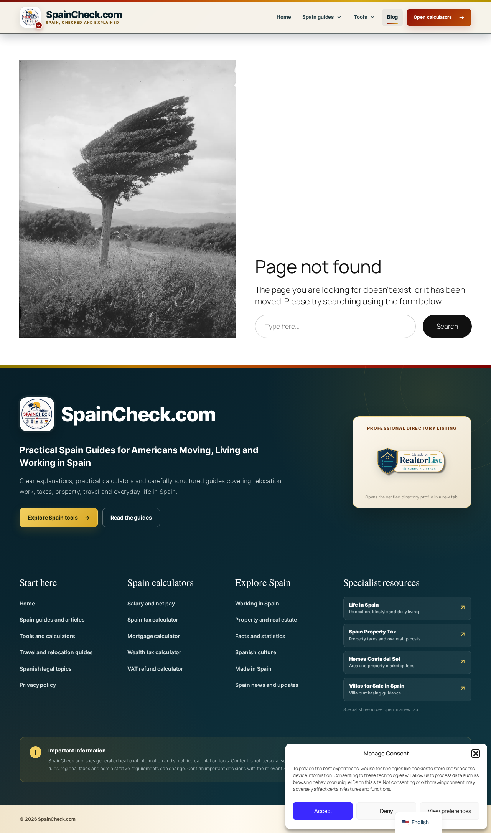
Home (284, 17)
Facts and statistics (260, 636)
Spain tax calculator (152, 619)
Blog (392, 17)
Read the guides (131, 517)
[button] (475, 753)
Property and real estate (266, 619)
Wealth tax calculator (154, 652)
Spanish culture (255, 652)
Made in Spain (253, 668)
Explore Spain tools (59, 517)
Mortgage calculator (153, 636)
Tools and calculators (47, 636)
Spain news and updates (266, 684)
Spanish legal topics (46, 668)
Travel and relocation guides (56, 652)
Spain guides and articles (52, 619)
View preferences (449, 811)
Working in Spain (257, 603)
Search (447, 326)
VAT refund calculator (155, 668)
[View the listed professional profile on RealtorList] (412, 463)
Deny (386, 811)
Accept (323, 811)
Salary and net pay (151, 603)
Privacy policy (38, 684)
